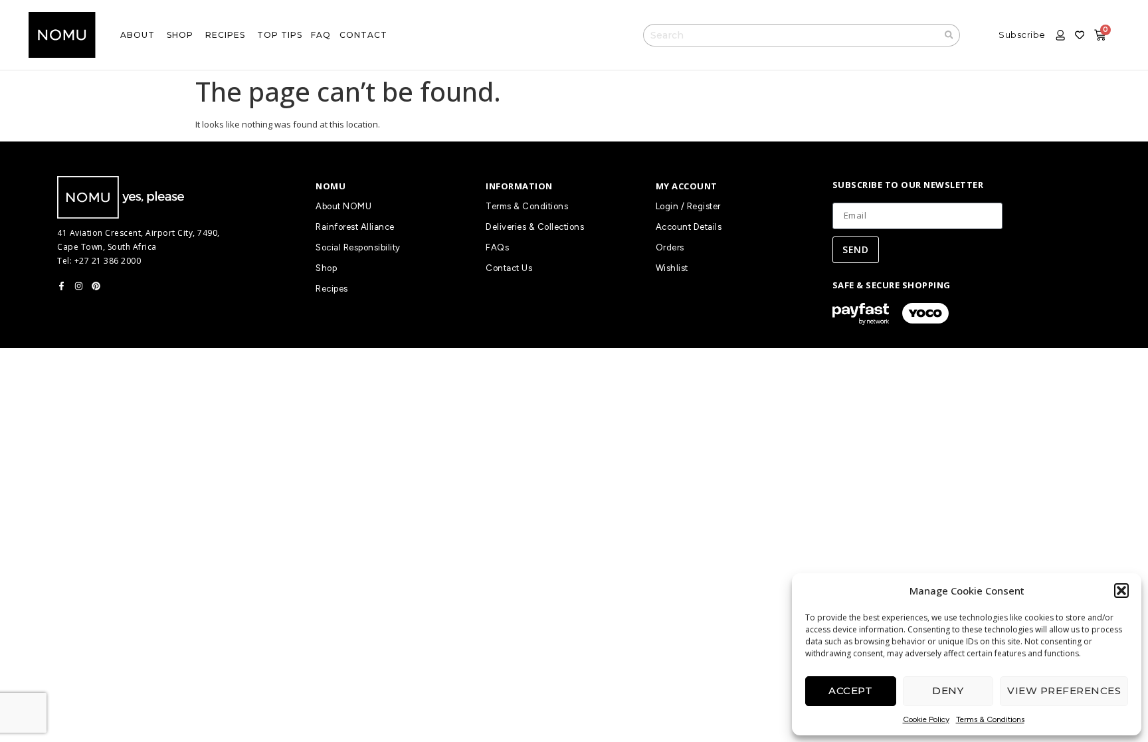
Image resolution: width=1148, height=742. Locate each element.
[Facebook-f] (61, 286)
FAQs (497, 247)
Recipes (332, 289)
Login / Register (688, 206)
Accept (850, 690)
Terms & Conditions (990, 719)
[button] (1121, 590)
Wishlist (672, 268)
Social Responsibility (358, 247)
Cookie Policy (926, 719)
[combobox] (790, 35)
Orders (670, 247)
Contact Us (509, 268)
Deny (947, 690)
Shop (326, 268)
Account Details (689, 227)
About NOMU (343, 206)
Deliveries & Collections (535, 227)
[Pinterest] (96, 286)
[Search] (949, 35)
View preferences (1064, 690)
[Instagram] (78, 286)
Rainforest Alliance (355, 227)
